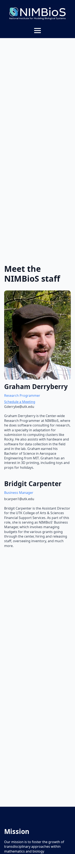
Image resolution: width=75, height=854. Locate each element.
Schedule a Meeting (19, 401)
